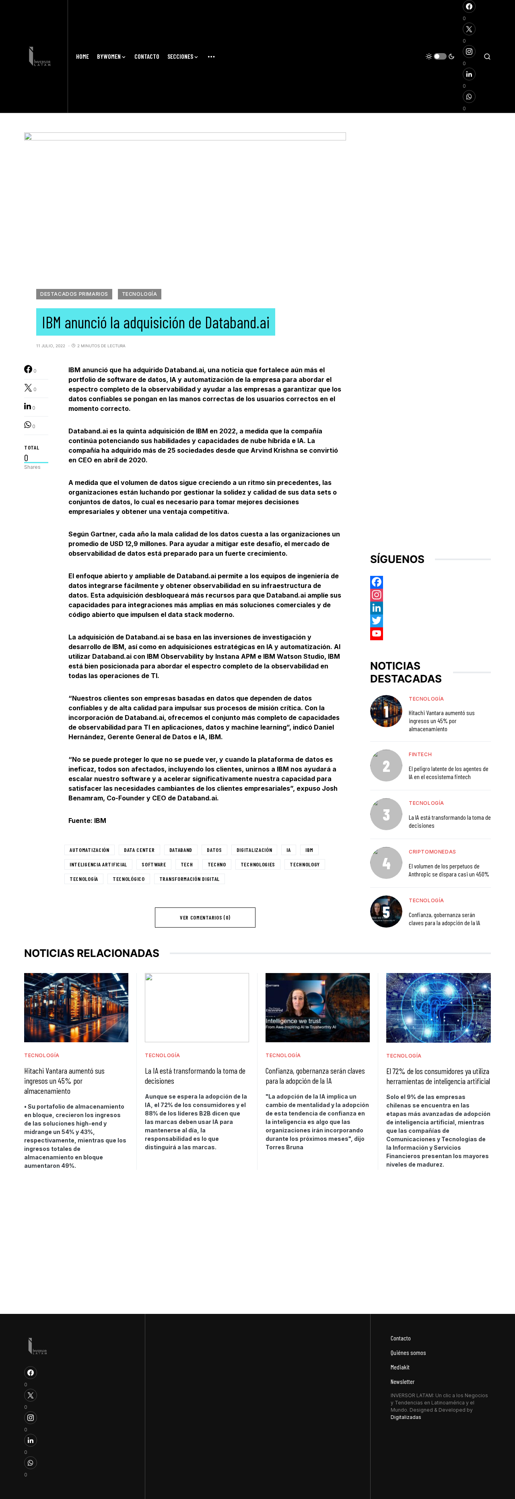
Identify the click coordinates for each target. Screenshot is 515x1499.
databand (181, 849)
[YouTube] (430, 633)
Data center (139, 849)
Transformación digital (189, 878)
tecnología (84, 878)
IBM (309, 849)
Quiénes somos (408, 1352)
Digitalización (254, 849)
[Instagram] (430, 594)
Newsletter (403, 1381)
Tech (187, 864)
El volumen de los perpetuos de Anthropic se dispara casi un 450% (449, 869)
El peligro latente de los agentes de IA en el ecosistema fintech (448, 772)
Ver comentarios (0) (205, 917)
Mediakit (400, 1367)
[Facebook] (430, 581)
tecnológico (129, 878)
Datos (214, 849)
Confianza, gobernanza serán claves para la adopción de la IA (444, 918)
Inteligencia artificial (98, 864)
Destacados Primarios (74, 294)
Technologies (258, 864)
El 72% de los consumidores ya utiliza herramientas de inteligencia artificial (438, 1076)
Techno (217, 864)
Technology (305, 864)
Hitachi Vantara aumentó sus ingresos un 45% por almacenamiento (442, 720)
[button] (440, 56)
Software (154, 864)
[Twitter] (430, 620)
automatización (89, 849)
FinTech (420, 754)
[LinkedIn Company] (430, 607)
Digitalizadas (406, 1417)
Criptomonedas (432, 851)
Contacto (401, 1338)
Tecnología (139, 294)
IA (288, 849)
